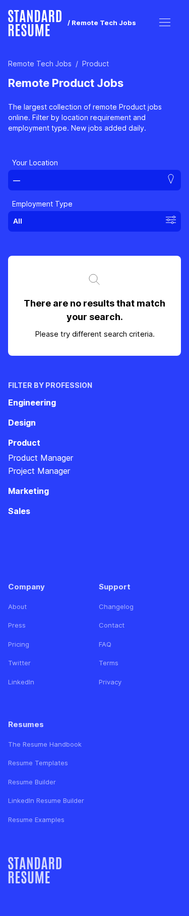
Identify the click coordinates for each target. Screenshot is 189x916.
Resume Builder (32, 782)
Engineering (32, 402)
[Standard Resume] (34, 23)
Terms (108, 663)
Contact (111, 625)
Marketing (28, 491)
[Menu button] (165, 23)
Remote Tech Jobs (40, 63)
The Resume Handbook (45, 744)
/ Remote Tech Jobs (102, 23)
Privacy (110, 682)
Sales (19, 511)
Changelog (116, 606)
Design (22, 423)
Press (17, 625)
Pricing (18, 644)
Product (95, 63)
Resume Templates (38, 763)
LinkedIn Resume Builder (46, 800)
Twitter (19, 663)
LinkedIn (21, 682)
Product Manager (40, 458)
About (17, 606)
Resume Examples (36, 820)
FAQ (105, 644)
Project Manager (39, 471)
